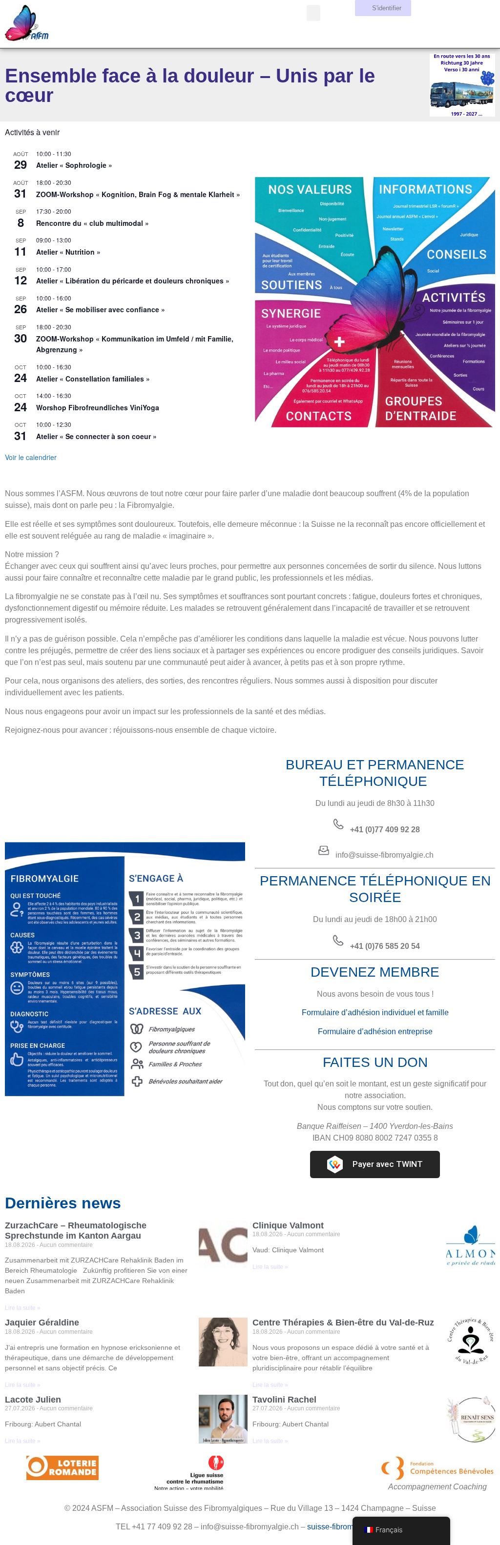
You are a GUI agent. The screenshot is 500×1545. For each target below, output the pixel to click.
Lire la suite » (23, 1307)
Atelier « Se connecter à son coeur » (96, 436)
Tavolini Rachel (284, 1400)
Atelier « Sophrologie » (74, 165)
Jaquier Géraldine (42, 1322)
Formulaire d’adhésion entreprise (375, 1031)
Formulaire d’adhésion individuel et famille (375, 1012)
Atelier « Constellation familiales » (93, 378)
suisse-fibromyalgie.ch (346, 1527)
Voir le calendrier (31, 457)
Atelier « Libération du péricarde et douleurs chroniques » (132, 280)
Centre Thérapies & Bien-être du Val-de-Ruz (343, 1322)
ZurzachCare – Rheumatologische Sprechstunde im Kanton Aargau (75, 1231)
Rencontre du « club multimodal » (92, 223)
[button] (313, 13)
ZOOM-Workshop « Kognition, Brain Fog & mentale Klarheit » (138, 194)
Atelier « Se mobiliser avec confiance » (100, 309)
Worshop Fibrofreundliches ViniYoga (97, 407)
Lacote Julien (33, 1400)
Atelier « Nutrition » (68, 252)
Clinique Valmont (288, 1225)
